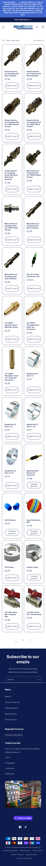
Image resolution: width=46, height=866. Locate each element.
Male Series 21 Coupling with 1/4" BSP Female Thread (34, 174)
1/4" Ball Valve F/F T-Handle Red (34, 613)
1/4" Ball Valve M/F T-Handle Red (11, 614)
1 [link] (16, 640)
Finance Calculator (14, 735)
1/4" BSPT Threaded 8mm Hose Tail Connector (33, 326)
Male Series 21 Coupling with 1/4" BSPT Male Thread (11, 227)
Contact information (24, 858)
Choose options (34, 485)
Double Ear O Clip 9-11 (10, 425)
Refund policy (25, 850)
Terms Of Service (12, 702)
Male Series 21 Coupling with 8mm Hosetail (11, 276)
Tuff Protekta (10, 520)
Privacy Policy (11, 720)
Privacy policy (38, 850)
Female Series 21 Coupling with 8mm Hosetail (34, 74)
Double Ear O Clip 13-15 (10, 472)
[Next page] (30, 640)
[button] (3, 27)
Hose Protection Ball (34, 521)
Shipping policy (31, 854)
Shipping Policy (11, 708)
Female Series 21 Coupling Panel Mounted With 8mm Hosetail (11, 175)
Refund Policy (11, 714)
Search (8, 696)
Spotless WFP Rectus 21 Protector (32, 473)
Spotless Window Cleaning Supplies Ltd (26, 847)
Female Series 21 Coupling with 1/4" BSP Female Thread (12, 123)
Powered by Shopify (10, 850)
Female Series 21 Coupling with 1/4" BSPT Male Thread (34, 123)
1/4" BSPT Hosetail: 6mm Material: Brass (11, 325)
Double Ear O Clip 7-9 (32, 375)
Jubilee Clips (32, 567)
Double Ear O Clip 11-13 (32, 425)
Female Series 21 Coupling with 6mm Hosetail (12, 74)
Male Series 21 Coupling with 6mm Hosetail (33, 226)
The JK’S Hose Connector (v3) (33, 275)
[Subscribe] (38, 680)
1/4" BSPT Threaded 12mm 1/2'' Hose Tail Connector (12, 377)
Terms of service (17, 854)
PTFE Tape (9, 567)
